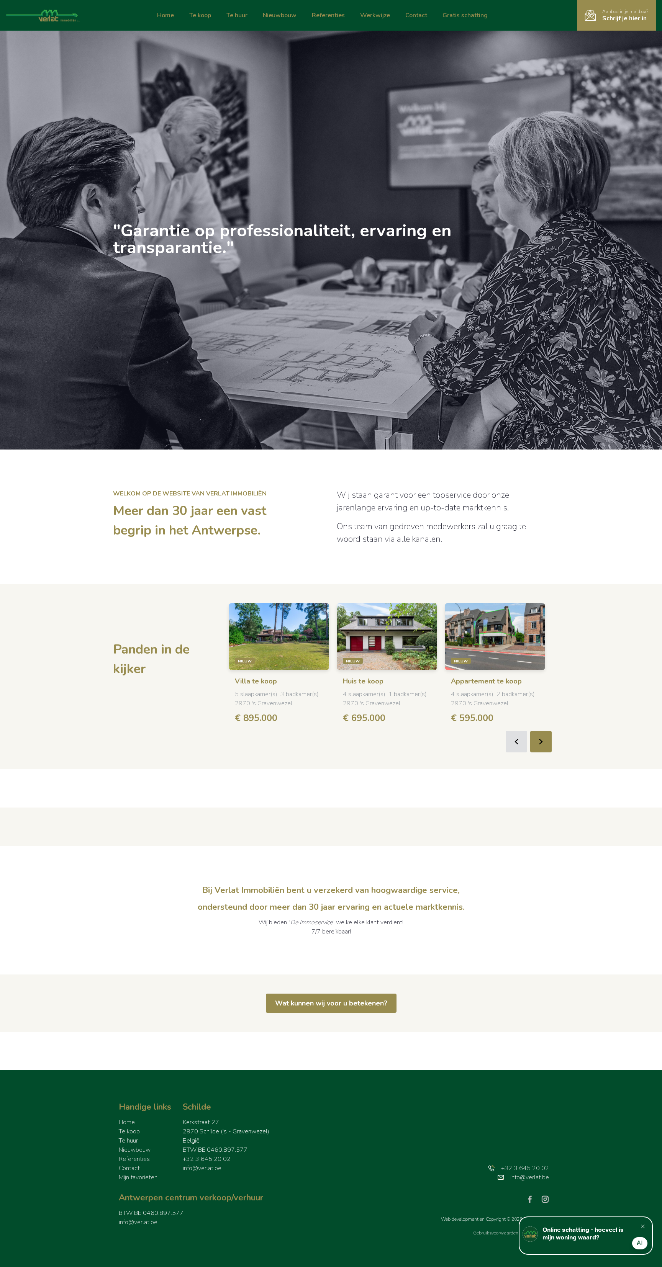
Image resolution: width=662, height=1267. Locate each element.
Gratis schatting (465, 15)
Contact (416, 15)
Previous (516, 741)
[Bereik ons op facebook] (533, 1199)
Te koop (200, 15)
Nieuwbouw (280, 15)
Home (165, 15)
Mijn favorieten (138, 1177)
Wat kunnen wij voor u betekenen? (331, 1003)
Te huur (236, 15)
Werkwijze (375, 15)
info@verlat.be (202, 1168)
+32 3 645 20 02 (207, 1159)
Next (541, 741)
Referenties (328, 15)
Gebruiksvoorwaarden (496, 1233)
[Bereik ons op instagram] (545, 1199)
